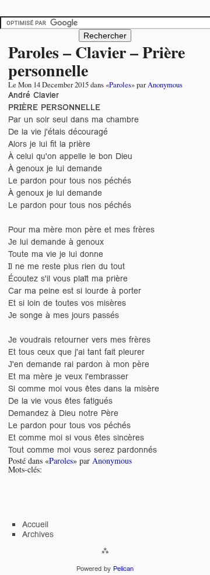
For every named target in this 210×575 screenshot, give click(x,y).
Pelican (123, 568)
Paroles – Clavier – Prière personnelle (96, 61)
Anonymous (165, 85)
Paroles (120, 85)
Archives (38, 534)
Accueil (35, 524)
